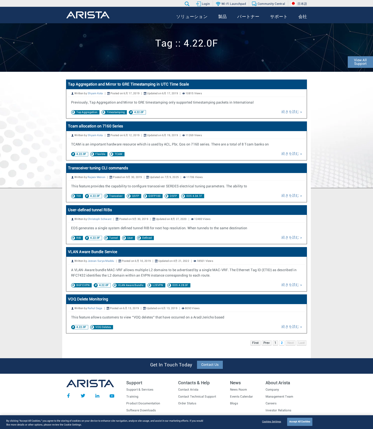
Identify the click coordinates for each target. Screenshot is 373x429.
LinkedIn (97, 395)
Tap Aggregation (86, 112)
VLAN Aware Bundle (130, 285)
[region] (186, 422)
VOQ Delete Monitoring (88, 299)
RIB (78, 238)
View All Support (360, 62)
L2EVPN (158, 285)
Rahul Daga (95, 308)
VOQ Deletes (103, 327)
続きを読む (290, 112)
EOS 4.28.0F (180, 285)
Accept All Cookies (299, 421)
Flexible (100, 154)
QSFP (135, 196)
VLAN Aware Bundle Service (92, 252)
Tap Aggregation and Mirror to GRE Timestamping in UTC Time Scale (128, 84)
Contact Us (210, 365)
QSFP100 (154, 196)
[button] (187, 3)
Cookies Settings (271, 421)
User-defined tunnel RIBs (90, 210)
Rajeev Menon (96, 177)
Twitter (83, 395)
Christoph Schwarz (100, 219)
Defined (147, 238)
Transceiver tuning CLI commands (98, 168)
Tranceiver (116, 196)
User (130, 238)
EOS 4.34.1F (194, 196)
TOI (78, 196)
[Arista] (88, 15)
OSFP (173, 196)
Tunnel (113, 238)
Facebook (68, 395)
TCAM (118, 154)
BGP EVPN (83, 285)
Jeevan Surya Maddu (101, 261)
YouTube (112, 395)
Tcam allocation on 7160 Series (95, 126)
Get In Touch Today (171, 365)
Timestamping (116, 112)
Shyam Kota (95, 93)
